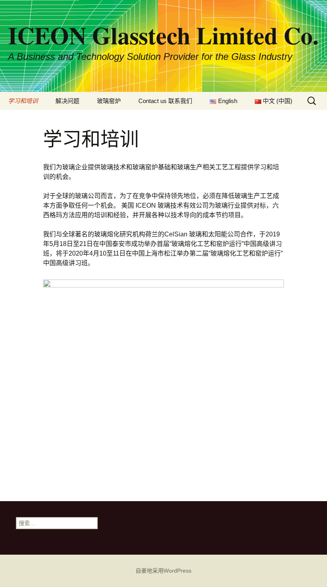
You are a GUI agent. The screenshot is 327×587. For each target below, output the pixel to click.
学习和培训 (23, 100)
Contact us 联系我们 (165, 100)
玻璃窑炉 (109, 100)
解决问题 (67, 100)
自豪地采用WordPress (163, 570)
